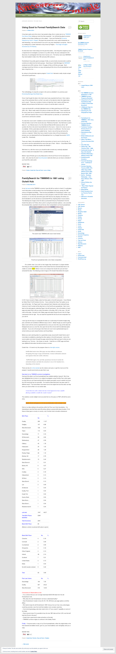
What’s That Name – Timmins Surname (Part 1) (87, 141)
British (80, 213)
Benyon (80, 208)
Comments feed (82, 257)
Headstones (81, 222)
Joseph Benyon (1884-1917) (87, 36)
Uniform (80, 242)
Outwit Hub (49, 73)
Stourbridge (81, 233)
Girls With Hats (85, 145)
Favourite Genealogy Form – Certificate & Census (86, 162)
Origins (80, 228)
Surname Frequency (83, 235)
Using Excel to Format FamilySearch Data (43, 27)
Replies (47, 638)
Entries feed (81, 255)
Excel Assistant (43, 158)
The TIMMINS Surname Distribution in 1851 (83, 43)
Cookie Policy (33, 651)
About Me (30, 15)
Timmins (34, 638)
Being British (84, 189)
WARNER (67, 63)
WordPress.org (82, 259)
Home (23, 15)
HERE (68, 135)
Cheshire (80, 215)
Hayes (79, 220)
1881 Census (81, 206)
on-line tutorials (35, 368)
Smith (79, 231)
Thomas (80, 236)
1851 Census (81, 204)
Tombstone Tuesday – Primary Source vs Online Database (87, 128)
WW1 (79, 247)
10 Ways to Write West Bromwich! (87, 65)
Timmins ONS (57, 15)
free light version (54, 347)
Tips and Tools (39, 170)
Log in (79, 253)
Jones (79, 226)
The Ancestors (39, 15)
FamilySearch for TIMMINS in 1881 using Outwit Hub (87, 119)
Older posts (25, 644)
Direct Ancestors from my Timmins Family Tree (87, 192)
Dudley (80, 217)
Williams (80, 245)
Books (28, 170)
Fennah (80, 219)
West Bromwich (82, 244)
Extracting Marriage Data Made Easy (32, 94)
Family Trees (48, 15)
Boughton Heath (82, 211)
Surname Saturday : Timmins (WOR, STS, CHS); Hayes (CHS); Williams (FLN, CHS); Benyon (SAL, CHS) (86, 169)
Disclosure (66, 15)
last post (27, 188)
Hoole (79, 224)
